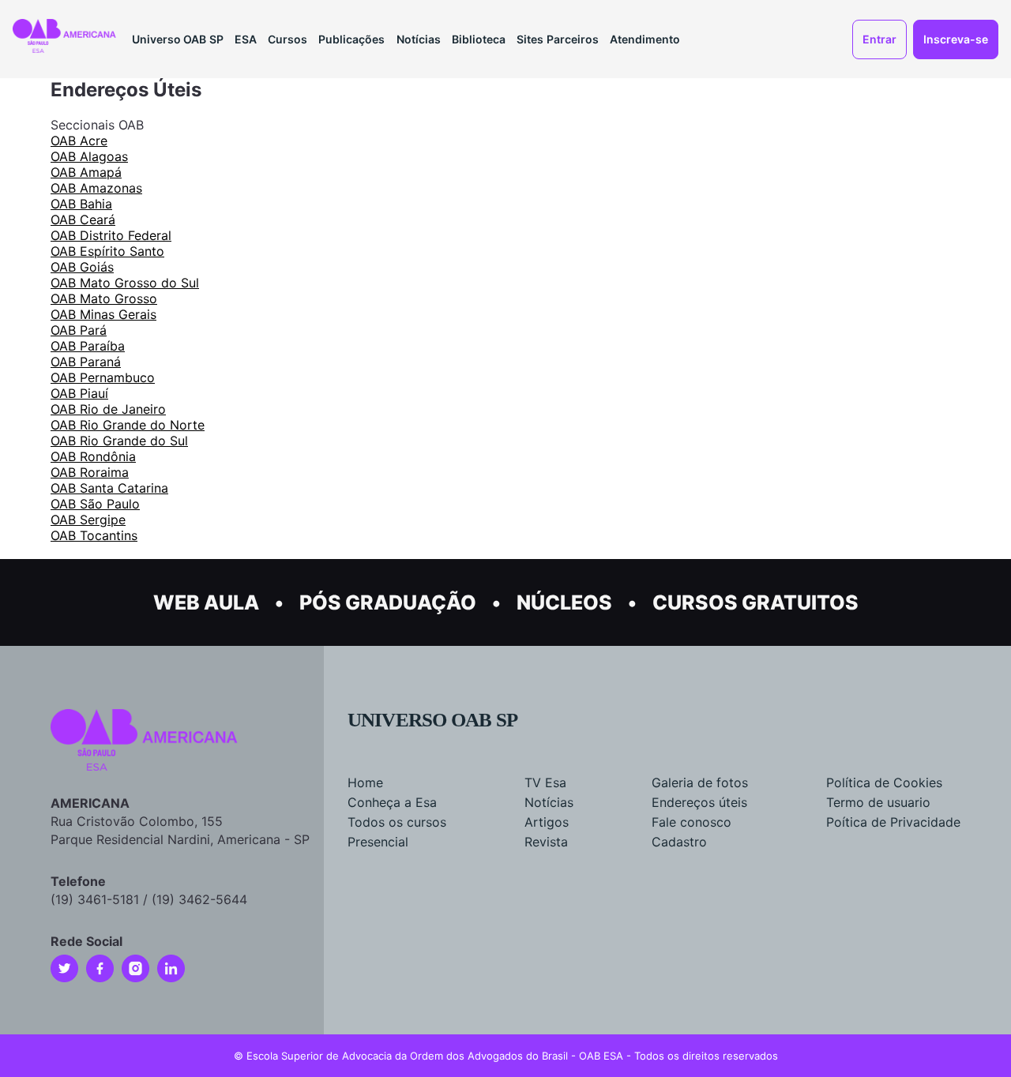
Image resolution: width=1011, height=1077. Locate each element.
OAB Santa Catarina (109, 488)
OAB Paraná (86, 362)
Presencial (378, 842)
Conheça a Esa (392, 802)
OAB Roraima (90, 472)
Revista (546, 842)
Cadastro (679, 842)
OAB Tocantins (94, 535)
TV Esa (545, 782)
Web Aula (206, 602)
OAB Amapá (86, 172)
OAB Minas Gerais (103, 314)
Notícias (419, 39)
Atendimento (645, 39)
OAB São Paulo (95, 504)
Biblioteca (479, 39)
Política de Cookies (884, 782)
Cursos (287, 39)
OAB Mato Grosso (104, 298)
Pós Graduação (387, 602)
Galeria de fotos (700, 782)
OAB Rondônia (93, 456)
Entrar (879, 39)
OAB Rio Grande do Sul (119, 440)
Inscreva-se (955, 39)
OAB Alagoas (89, 156)
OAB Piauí (79, 393)
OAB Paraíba (88, 346)
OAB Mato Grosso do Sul (125, 283)
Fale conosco (691, 822)
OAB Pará (79, 330)
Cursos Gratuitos (755, 602)
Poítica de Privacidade (893, 822)
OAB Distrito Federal (111, 235)
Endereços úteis (699, 802)
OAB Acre (79, 140)
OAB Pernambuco (103, 377)
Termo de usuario (878, 802)
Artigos (546, 822)
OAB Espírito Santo (107, 251)
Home (365, 782)
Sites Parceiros (558, 39)
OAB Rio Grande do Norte (128, 425)
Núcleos (564, 602)
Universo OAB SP (178, 39)
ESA (246, 39)
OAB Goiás (82, 267)
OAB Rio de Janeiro (108, 409)
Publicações (351, 39)
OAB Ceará (83, 219)
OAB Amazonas (96, 188)
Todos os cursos (397, 822)
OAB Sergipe (88, 519)
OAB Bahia (81, 204)
